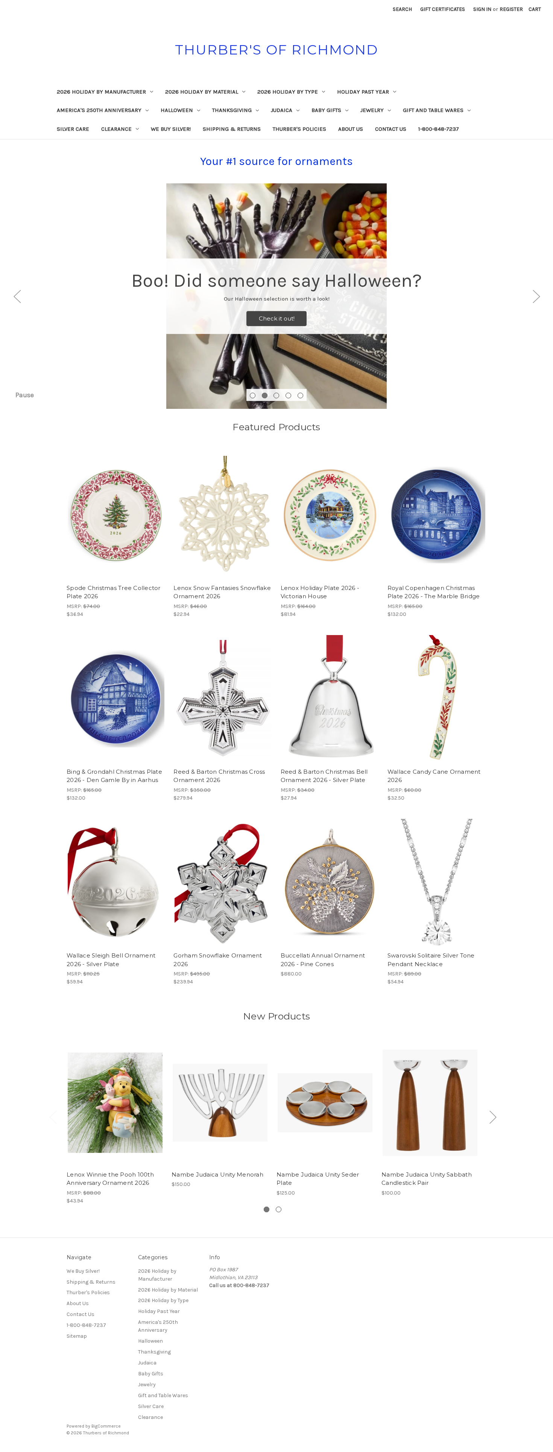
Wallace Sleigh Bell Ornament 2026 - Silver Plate (111, 960)
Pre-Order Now (116, 522)
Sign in (482, 9)
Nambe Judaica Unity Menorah (217, 1174)
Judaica (281, 110)
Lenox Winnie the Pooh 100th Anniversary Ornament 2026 (110, 1179)
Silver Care (73, 129)
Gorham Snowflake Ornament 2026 (217, 960)
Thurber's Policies (299, 129)
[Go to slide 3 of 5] (276, 395)
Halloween (177, 110)
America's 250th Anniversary (99, 110)
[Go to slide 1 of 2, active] (266, 1209)
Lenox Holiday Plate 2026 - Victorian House (320, 592)
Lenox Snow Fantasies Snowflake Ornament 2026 (222, 592)
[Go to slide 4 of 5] (288, 395)
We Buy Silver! (171, 129)
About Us (350, 129)
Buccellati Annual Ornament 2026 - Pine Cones (323, 960)
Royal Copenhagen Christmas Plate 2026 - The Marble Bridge (433, 592)
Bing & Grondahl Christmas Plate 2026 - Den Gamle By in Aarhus (114, 776)
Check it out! (277, 318)
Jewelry (372, 110)
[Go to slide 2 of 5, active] (264, 395)
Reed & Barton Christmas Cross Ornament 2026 (219, 776)
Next (536, 296)
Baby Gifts (326, 110)
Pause (24, 395)
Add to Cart (437, 889)
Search (402, 9)
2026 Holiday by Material (201, 91)
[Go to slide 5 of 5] (300, 395)
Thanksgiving (232, 110)
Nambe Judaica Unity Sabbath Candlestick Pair (426, 1179)
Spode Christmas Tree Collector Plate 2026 (114, 592)
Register (511, 9)
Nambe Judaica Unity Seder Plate (317, 1179)
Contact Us (390, 129)
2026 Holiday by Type (287, 91)
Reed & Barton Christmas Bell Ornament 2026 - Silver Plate (324, 776)
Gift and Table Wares (433, 110)
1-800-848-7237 (438, 129)
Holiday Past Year (363, 91)
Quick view (110, 508)
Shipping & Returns (232, 129)
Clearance (116, 129)
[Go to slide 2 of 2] (278, 1209)
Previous (16, 296)
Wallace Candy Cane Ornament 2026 (434, 776)
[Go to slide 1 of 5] (252, 395)
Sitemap (77, 1336)
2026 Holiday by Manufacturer (101, 91)
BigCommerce (106, 1426)
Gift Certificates (442, 9)
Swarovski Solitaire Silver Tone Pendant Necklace (431, 960)
